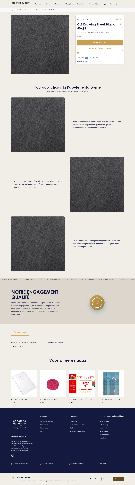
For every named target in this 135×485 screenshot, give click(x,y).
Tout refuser (94, 479)
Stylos (48, 4)
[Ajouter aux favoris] (121, 24)
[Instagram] (12, 455)
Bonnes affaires (94, 4)
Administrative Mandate (77, 431)
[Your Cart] (122, 4)
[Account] (111, 4)
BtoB (71, 428)
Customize (106, 479)
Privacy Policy (104, 428)
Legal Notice (103, 438)
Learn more (73, 481)
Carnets (57, 4)
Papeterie (80, 4)
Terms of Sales (104, 421)
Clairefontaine (82, 19)
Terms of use (104, 431)
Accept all (118, 479)
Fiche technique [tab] (20, 332)
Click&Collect (74, 421)
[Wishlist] (117, 4)
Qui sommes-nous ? (46, 421)
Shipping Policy (104, 434)
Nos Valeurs (44, 425)
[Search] (105, 4)
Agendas (38, 4)
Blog (41, 431)
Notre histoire (44, 428)
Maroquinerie (69, 4)
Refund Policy (104, 425)
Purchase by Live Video (77, 425)
